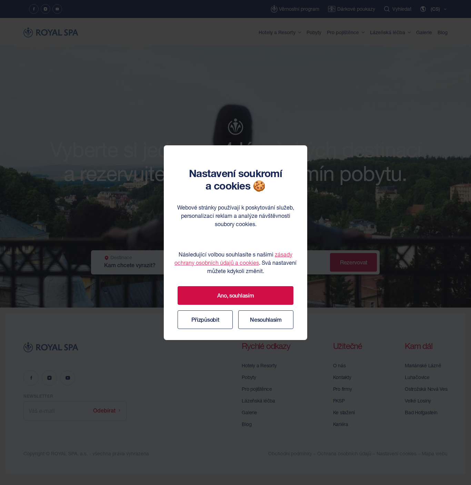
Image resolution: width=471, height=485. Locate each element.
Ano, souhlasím (235, 295)
